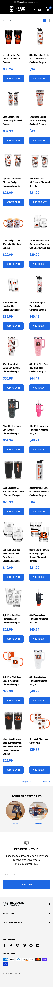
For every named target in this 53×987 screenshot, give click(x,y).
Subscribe (26, 884)
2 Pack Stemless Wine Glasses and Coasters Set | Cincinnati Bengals (39, 244)
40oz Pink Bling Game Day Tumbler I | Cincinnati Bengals (39, 368)
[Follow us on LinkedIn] (37, 945)
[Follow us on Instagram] (17, 945)
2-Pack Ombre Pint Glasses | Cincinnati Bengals (11, 59)
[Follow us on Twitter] (11, 945)
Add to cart (13, 78)
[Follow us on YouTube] (31, 945)
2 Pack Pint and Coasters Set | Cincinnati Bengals (11, 306)
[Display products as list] (49, 20)
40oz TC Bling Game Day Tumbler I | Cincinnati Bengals (12, 430)
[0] (48, 9)
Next (45, 782)
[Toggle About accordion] (26, 904)
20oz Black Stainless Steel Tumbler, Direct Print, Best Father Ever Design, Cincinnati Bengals (13, 746)
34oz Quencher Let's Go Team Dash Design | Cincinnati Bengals (39, 492)
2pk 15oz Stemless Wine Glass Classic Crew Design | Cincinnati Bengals (11, 555)
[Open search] (34, 9)
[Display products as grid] (44, 20)
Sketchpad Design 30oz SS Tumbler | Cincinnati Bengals (37, 120)
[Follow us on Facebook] (4, 945)
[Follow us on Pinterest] (24, 945)
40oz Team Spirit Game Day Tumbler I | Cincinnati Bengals (12, 368)
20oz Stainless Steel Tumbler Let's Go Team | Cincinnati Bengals (13, 492)
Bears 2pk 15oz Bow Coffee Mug (38, 741)
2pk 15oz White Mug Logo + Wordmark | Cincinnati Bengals (12, 681)
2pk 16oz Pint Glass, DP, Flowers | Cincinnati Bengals (39, 182)
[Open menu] (4, 9)
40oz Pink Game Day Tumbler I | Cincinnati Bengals (38, 430)
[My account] (39, 9)
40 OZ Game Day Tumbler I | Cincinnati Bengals (38, 619)
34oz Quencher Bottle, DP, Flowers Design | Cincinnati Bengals (39, 59)
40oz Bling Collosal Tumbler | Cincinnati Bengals (38, 681)
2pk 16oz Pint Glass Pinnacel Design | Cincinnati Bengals (11, 619)
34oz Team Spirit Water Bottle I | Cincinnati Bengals (37, 306)
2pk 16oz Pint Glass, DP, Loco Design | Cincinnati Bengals (12, 182)
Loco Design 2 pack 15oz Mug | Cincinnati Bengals (12, 244)
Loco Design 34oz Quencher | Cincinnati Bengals (12, 120)
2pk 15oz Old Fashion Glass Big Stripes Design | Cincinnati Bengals (39, 555)
